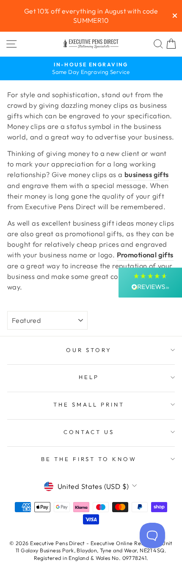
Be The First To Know (89, 459)
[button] (150, 282)
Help (89, 377)
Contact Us (88, 432)
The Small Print (88, 404)
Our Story (89, 350)
